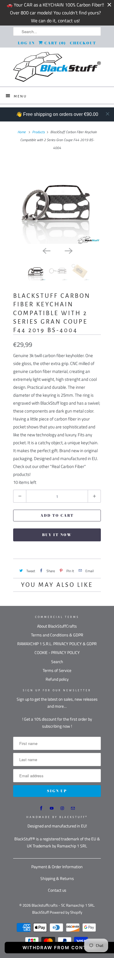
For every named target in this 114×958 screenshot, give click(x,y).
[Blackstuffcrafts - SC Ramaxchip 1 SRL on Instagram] (62, 808)
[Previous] (45, 250)
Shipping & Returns (57, 878)
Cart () (54, 43)
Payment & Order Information (57, 867)
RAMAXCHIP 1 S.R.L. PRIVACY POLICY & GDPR (57, 644)
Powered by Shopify (66, 912)
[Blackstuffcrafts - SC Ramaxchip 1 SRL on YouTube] (52, 808)
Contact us (57, 890)
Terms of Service (57, 670)
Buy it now (57, 535)
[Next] (68, 250)
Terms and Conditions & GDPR (57, 635)
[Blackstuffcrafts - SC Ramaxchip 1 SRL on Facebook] (41, 808)
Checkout (83, 43)
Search (57, 661)
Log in (26, 43)
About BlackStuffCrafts (57, 626)
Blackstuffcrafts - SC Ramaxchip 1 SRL (63, 905)
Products (38, 132)
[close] (107, 114)
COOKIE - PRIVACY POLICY (57, 652)
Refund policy (57, 679)
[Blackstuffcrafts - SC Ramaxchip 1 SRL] (57, 67)
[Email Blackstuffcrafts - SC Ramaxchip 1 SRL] (73, 808)
